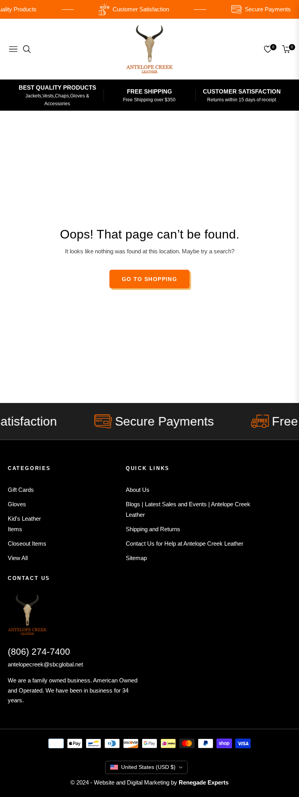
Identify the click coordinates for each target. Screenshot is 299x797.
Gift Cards (21, 489)
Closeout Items (27, 543)
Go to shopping (150, 279)
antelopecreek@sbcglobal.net (45, 664)
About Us (138, 489)
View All (18, 558)
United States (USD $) (148, 767)
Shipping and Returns (153, 529)
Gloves (17, 504)
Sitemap (136, 558)
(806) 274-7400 (39, 652)
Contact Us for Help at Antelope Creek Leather (184, 543)
